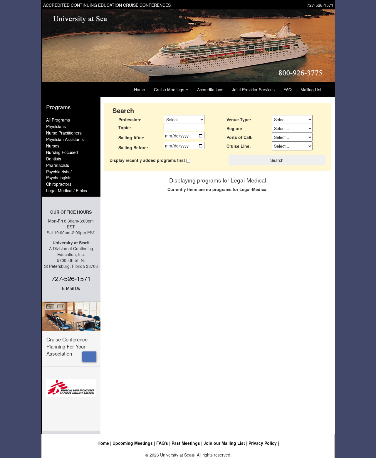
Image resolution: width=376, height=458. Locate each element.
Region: (234, 128)
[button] (89, 356)
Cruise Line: (238, 146)
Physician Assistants (65, 139)
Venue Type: (238, 119)
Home (139, 89)
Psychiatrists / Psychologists (59, 174)
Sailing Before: (133, 147)
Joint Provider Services (253, 89)
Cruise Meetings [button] (169, 89)
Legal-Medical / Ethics (66, 190)
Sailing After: (131, 137)
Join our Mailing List (224, 443)
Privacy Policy (263, 443)
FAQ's (162, 443)
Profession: (130, 119)
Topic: (124, 127)
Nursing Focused (62, 152)
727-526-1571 (320, 5)
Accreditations (210, 89)
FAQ (287, 89)
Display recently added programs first (147, 160)
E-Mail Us (71, 288)
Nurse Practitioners (64, 133)
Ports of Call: (239, 137)
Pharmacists (57, 165)
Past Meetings (186, 443)
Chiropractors (58, 184)
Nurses (52, 146)
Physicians (56, 126)
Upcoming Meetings (133, 443)
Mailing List (311, 89)
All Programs (58, 120)
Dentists (53, 159)
